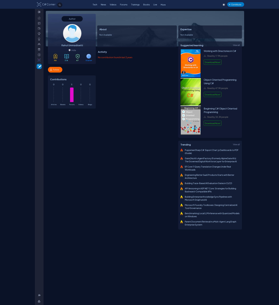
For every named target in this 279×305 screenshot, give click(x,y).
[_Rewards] (40, 54)
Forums (123, 4)
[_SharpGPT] (40, 60)
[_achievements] (40, 39)
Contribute (236, 4)
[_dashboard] (40, 23)
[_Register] (40, 295)
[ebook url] (190, 63)
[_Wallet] (40, 28)
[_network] (40, 44)
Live (155, 4)
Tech (95, 4)
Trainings (135, 4)
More (163, 4)
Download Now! (212, 62)
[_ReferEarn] (40, 49)
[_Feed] (40, 17)
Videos (113, 4)
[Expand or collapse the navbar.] (39, 12)
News (103, 4)
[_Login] (39, 301)
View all (236, 45)
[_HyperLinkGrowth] (38, 66)
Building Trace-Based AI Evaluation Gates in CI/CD (208, 183)
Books (146, 4)
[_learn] (40, 33)
